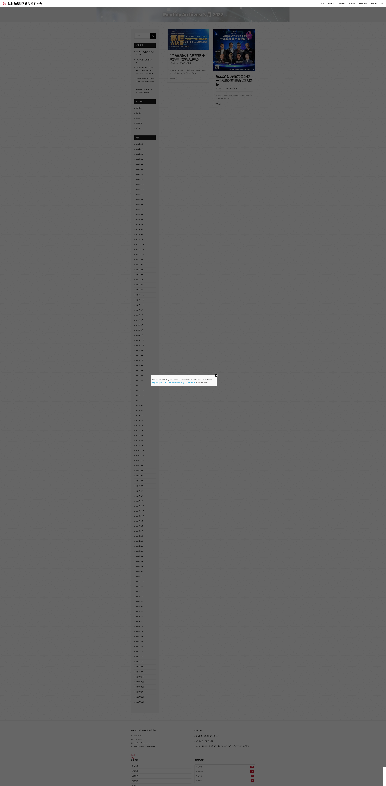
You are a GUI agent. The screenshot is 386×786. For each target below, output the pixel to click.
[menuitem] (324, 3)
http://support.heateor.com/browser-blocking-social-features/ (174, 383)
